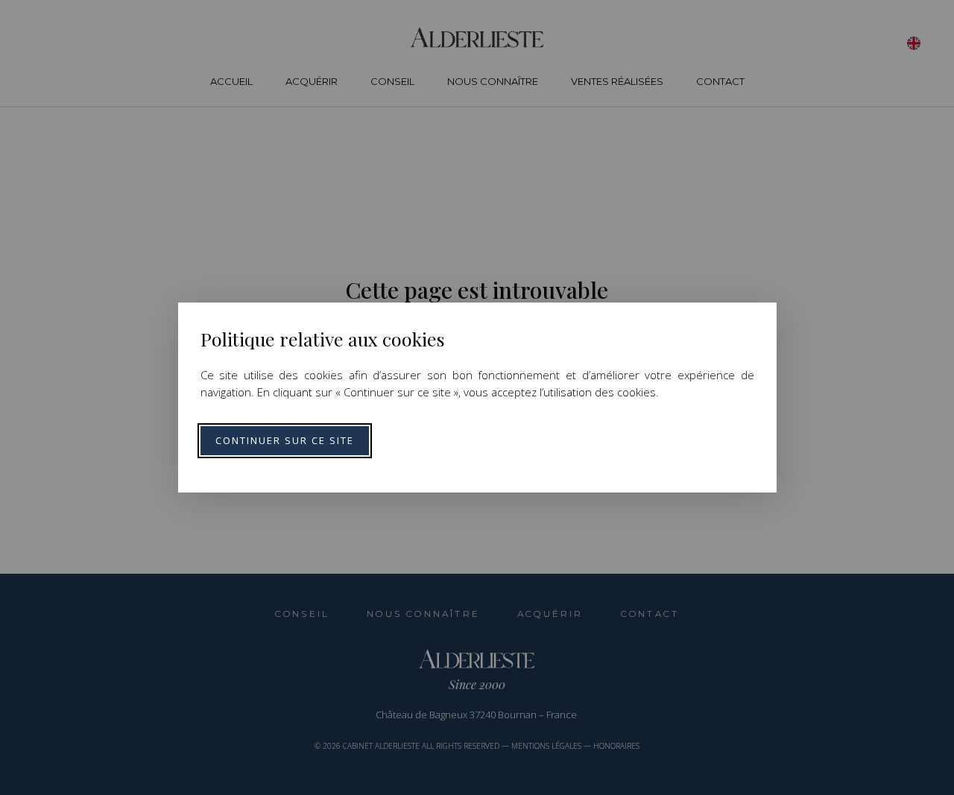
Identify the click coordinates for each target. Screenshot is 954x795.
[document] (477, 397)
